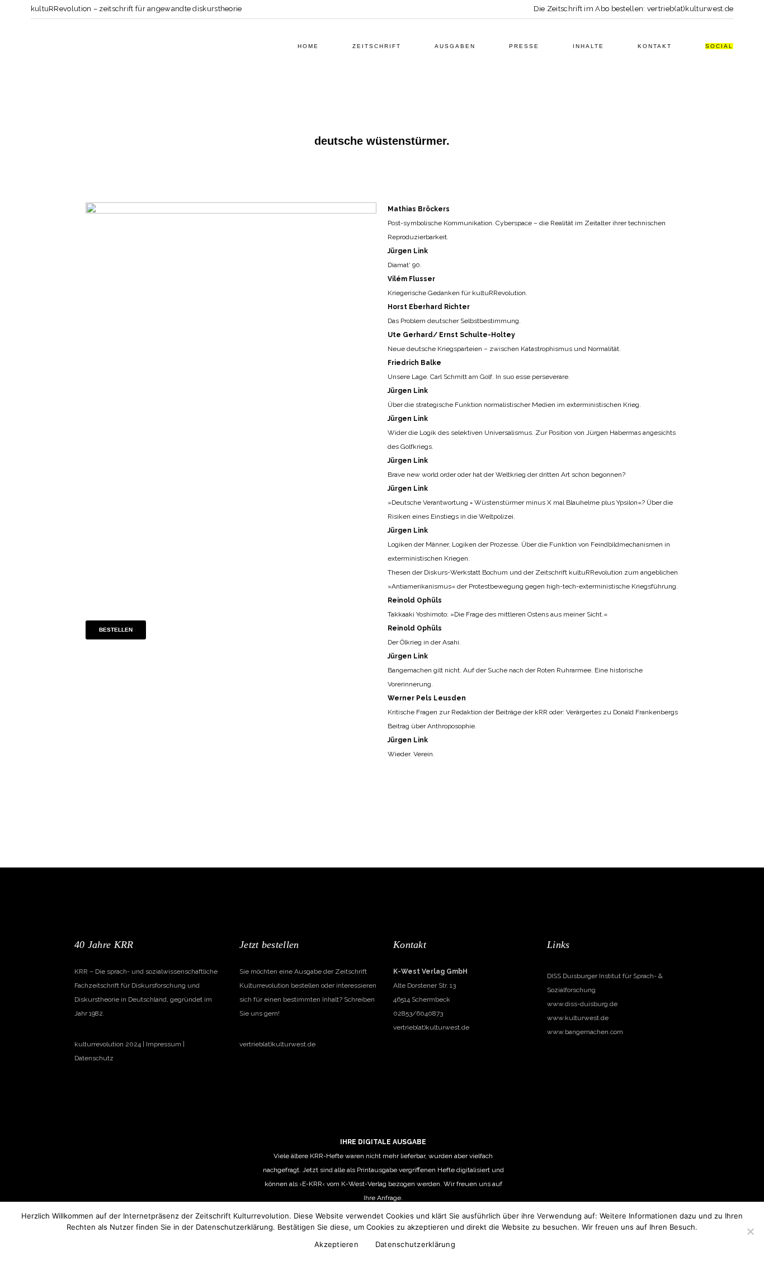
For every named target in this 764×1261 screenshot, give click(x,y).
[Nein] (750, 1231)
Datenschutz (94, 1058)
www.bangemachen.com (585, 1032)
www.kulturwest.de (578, 1018)
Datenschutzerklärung (415, 1244)
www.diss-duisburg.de (582, 1004)
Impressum (163, 1044)
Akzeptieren (336, 1244)
